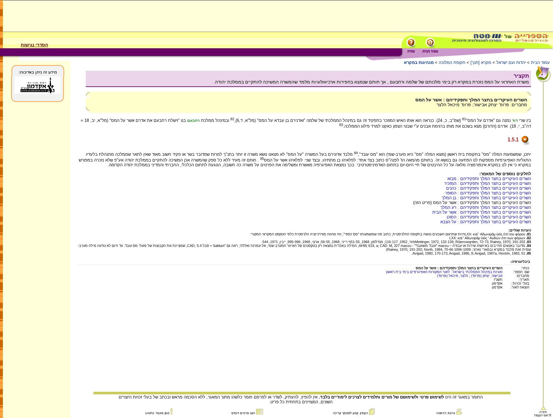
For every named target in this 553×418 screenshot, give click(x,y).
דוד (515, 120)
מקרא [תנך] (480, 62)
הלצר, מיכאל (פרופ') (452, 276)
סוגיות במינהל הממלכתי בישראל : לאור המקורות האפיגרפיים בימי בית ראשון (444, 272)
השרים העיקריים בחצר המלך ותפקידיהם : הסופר (488, 193)
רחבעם (193, 120)
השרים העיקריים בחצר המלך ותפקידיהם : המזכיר (487, 183)
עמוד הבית (540, 62)
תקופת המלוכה (452, 62)
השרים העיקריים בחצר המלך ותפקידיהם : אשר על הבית (481, 212)
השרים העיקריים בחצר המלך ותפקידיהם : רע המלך (485, 207)
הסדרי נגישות (34, 44)
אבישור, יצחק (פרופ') (486, 276)
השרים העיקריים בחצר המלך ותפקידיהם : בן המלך (486, 197)
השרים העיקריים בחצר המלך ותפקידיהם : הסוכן (489, 217)
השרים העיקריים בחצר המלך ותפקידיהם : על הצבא (485, 221)
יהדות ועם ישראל (511, 62)
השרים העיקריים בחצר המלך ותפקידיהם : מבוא (489, 178)
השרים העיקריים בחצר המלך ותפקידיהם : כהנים (488, 188)
